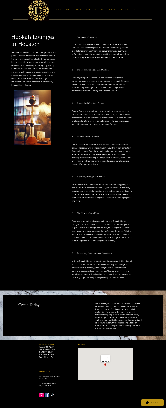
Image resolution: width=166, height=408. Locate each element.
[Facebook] (47, 395)
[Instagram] (41, 395)
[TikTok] (52, 395)
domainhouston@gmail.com (48, 383)
